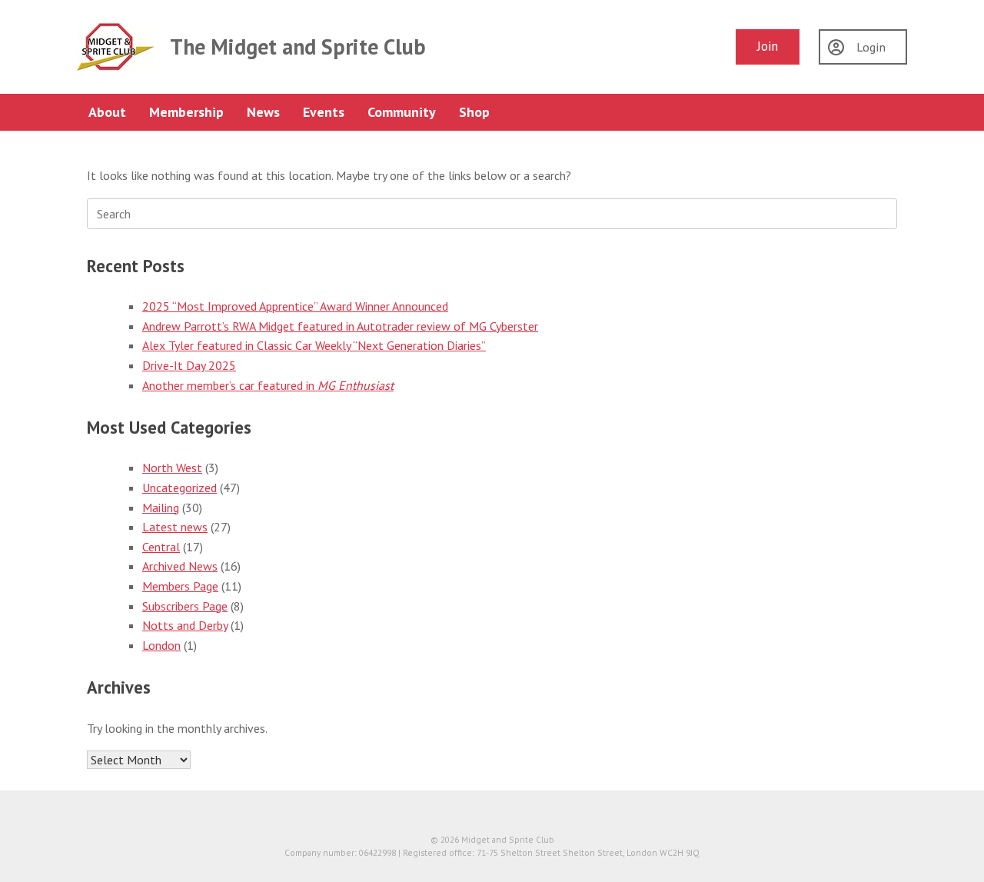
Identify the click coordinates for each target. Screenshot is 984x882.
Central (161, 546)
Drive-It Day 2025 (189, 365)
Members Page (180, 586)
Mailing (160, 507)
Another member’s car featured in (268, 385)
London (161, 645)
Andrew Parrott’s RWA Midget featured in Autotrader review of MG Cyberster (340, 326)
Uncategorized (179, 487)
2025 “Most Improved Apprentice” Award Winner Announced (295, 306)
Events (323, 112)
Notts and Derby (185, 625)
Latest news (175, 526)
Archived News (180, 566)
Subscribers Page (185, 606)
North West (172, 467)
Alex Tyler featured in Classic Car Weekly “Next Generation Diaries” (314, 345)
